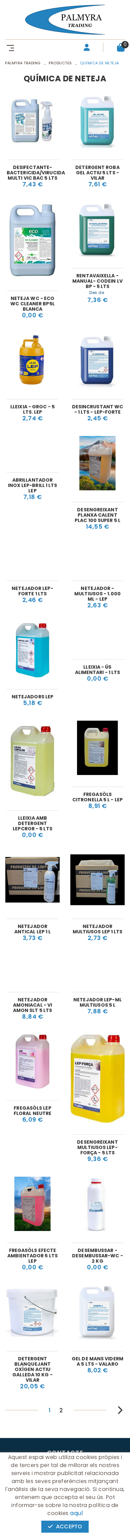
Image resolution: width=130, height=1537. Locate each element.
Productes (60, 63)
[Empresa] (65, 19)
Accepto (69, 1526)
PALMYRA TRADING (23, 63)
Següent (118, 1410)
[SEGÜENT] (116, 1409)
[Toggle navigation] (9, 47)
